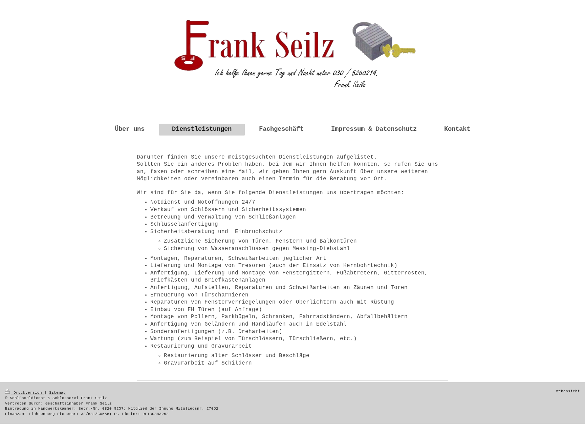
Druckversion (27, 393)
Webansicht (568, 391)
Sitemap (57, 393)
